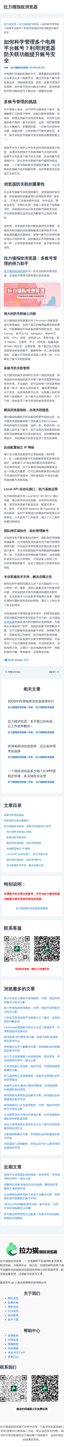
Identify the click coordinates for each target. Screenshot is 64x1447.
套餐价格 (13, 1302)
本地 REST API (16, 1352)
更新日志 (13, 1356)
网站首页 (13, 1298)
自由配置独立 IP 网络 (18, 848)
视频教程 (13, 1344)
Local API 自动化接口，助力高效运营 (27, 853)
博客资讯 (13, 1306)
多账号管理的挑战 (14, 814)
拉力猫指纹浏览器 (21, 6)
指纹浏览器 (14, 1261)
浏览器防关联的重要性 (16, 820)
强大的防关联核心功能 (18, 831)
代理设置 (13, 1339)
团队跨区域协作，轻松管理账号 (23, 859)
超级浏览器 (22, 1269)
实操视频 (13, 1348)
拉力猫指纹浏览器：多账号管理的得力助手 (27, 826)
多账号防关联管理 (16, 837)
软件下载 (13, 1319)
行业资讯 (13, 1311)
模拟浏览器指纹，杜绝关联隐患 (23, 842)
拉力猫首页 (10, 24)
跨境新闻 (13, 1315)
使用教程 (13, 1335)
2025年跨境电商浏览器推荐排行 (31, 701)
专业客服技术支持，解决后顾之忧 (25, 865)
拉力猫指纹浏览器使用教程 (32, 908)
